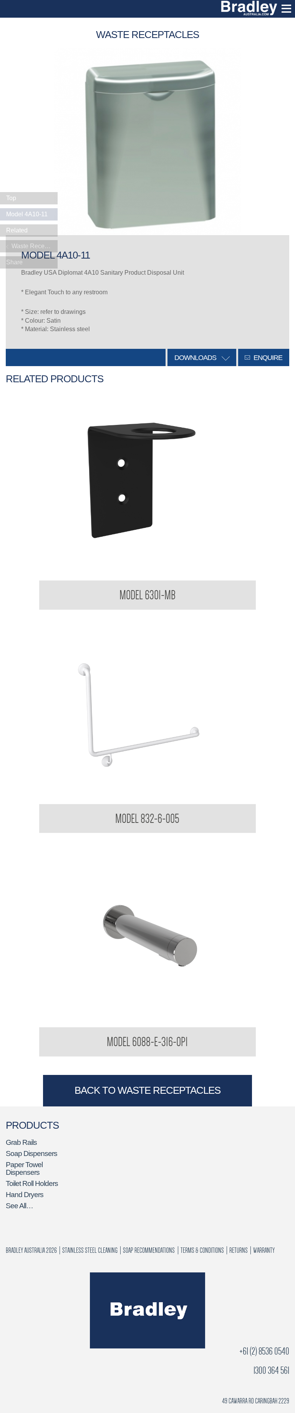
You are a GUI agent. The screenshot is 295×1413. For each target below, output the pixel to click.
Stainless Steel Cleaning (90, 1250)
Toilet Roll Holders (32, 1183)
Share (14, 262)
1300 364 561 (271, 1370)
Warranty (264, 1250)
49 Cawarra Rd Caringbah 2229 (255, 1401)
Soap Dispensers (31, 1153)
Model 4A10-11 (27, 214)
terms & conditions (202, 1250)
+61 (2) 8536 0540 (264, 1351)
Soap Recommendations (149, 1250)
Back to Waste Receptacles (147, 1090)
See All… (19, 1206)
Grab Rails (21, 1142)
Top (11, 198)
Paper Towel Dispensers (24, 1168)
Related (17, 230)
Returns (238, 1250)
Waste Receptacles (34, 246)
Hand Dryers (24, 1195)
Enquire (267, 358)
